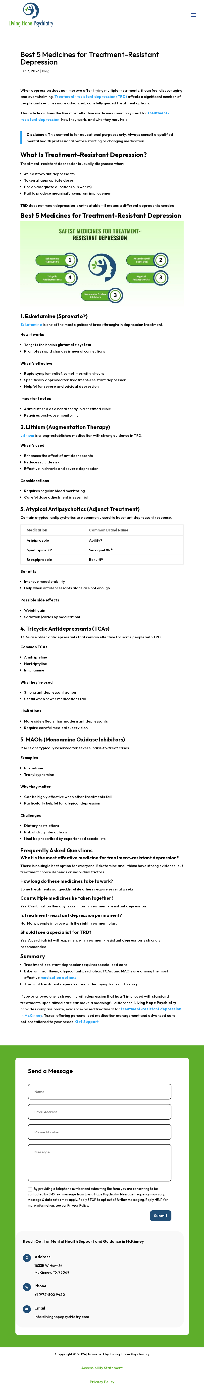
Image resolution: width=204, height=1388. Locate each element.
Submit (160, 1215)
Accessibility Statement (102, 1367)
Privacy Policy (102, 1381)
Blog (46, 71)
